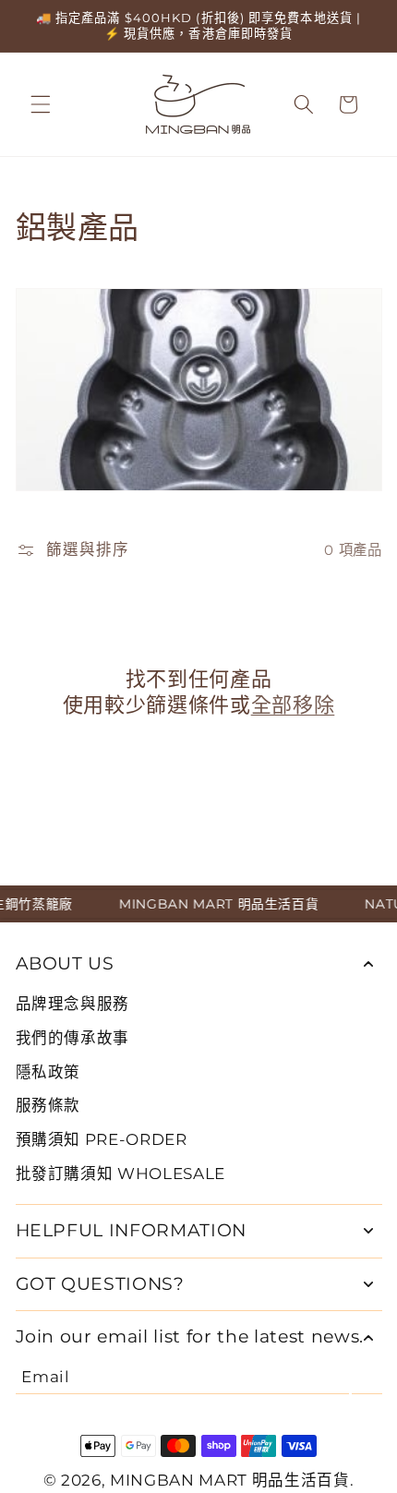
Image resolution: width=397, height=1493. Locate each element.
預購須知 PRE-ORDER (101, 1139)
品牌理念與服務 (73, 1003)
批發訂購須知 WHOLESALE (121, 1173)
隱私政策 (48, 1072)
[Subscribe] (367, 1376)
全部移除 (293, 704)
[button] (40, 104)
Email (45, 1376)
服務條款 (48, 1105)
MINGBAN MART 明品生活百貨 (230, 1480)
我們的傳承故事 (73, 1038)
